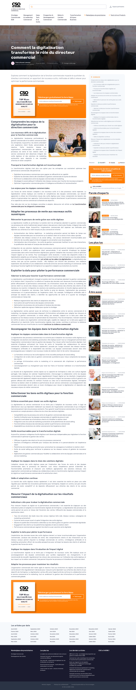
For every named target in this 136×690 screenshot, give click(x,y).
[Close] (101, 331)
